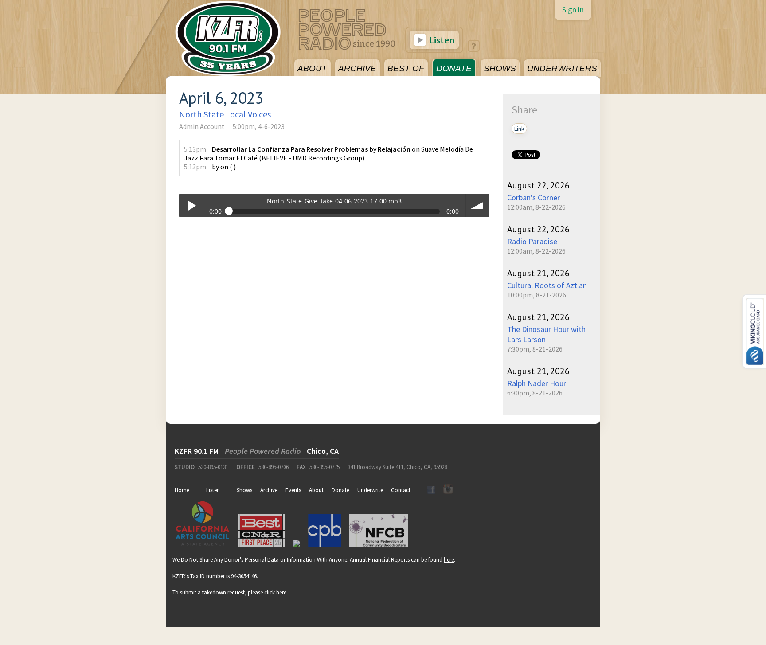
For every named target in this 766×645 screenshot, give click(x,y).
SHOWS (500, 68)
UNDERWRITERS (562, 68)
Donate (340, 490)
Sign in (573, 9)
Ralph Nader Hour (536, 383)
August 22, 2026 (538, 185)
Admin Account (202, 126)
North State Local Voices (225, 114)
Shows (244, 490)
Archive (268, 490)
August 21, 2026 (538, 273)
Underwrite (370, 490)
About (316, 490)
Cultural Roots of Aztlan (547, 285)
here (449, 559)
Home (182, 490)
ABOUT (312, 68)
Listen (440, 40)
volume (477, 205)
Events (293, 490)
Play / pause (191, 205)
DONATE (454, 68)
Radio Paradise (532, 241)
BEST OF (405, 68)
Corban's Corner (533, 197)
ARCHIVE (357, 68)
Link (519, 129)
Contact (400, 490)
